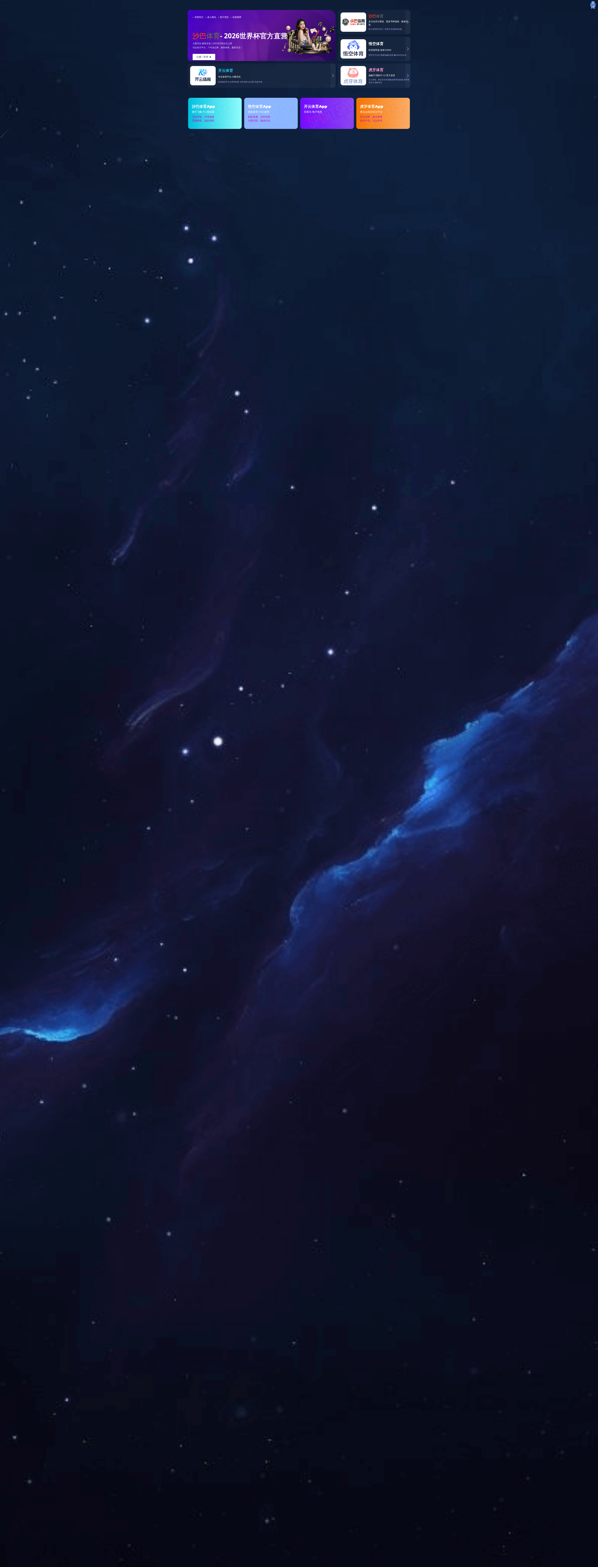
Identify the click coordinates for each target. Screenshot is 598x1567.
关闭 (593, 5)
